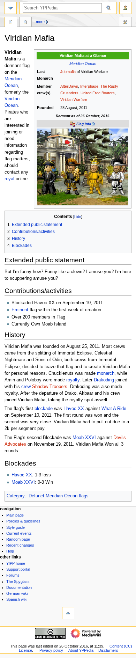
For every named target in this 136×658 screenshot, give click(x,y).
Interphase (89, 86)
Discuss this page (25, 22)
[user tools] (125, 8)
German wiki (17, 593)
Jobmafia (68, 72)
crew (26, 386)
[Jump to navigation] (11, 8)
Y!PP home (15, 563)
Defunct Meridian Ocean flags (59, 495)
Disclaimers (108, 650)
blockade (44, 408)
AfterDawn (69, 86)
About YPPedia (80, 650)
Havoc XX (73, 408)
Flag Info (83, 124)
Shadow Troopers (49, 386)
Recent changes (20, 545)
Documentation (19, 587)
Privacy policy (51, 650)
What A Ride (113, 408)
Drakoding (104, 380)
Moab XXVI (84, 437)
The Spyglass (18, 581)
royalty (73, 380)
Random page (18, 539)
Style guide (15, 527)
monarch (105, 373)
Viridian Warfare (73, 99)
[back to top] (68, 613)
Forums (13, 575)
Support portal (18, 569)
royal (9, 178)
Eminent (20, 309)
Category (16, 495)
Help (10, 551)
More (40, 22)
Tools (125, 22)
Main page (15, 515)
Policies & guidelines (23, 521)
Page (11, 22)
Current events (19, 533)
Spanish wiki (16, 599)
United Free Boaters (98, 93)
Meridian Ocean (82, 63)
